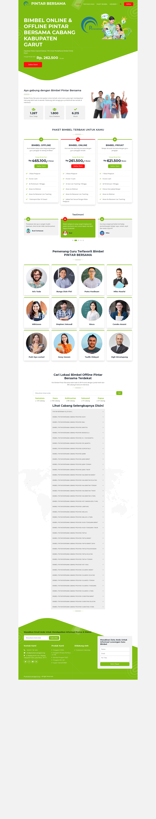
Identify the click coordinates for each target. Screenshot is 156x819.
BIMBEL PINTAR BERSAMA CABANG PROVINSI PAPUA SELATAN (73, 554)
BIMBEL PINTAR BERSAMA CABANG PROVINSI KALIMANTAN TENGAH (75, 485)
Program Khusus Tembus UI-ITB (61, 654)
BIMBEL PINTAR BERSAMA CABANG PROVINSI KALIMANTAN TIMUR (74, 491)
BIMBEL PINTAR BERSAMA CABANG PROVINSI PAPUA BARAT (72, 538)
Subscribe (54, 638)
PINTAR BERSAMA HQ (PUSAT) (62, 411)
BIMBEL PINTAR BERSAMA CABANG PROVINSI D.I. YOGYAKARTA (73, 438)
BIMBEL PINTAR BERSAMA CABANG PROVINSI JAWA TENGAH (72, 464)
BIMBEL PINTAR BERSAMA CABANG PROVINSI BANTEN (70, 427)
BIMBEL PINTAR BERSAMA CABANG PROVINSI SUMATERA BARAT (73, 596)
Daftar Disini (41, 166)
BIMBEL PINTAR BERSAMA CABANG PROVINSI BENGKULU (71, 432)
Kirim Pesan (114, 664)
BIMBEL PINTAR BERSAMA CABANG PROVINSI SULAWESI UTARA (73, 591)
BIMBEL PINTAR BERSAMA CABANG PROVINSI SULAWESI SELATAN (74, 575)
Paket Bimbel (102, 4)
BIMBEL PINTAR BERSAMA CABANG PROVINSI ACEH (69, 417)
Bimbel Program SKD (60, 657)
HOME (78, 4)
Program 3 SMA (58, 650)
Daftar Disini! (33, 64)
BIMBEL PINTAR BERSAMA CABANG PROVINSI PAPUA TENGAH (72, 559)
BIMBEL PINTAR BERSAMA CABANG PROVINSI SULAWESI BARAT (73, 570)
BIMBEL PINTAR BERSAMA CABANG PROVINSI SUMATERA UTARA (73, 607)
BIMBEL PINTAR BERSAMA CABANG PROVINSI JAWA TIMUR (71, 469)
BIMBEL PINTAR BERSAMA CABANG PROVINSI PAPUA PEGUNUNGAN (74, 549)
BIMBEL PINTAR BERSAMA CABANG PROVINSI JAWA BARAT (71, 459)
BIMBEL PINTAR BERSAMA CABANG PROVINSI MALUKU (70, 512)
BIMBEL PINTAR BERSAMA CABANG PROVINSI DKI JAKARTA (71, 443)
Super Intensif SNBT (60, 663)
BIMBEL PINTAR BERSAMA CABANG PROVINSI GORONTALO (72, 448)
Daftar (128, 4)
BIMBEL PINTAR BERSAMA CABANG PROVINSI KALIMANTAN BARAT (74, 475)
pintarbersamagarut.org (32, 676)
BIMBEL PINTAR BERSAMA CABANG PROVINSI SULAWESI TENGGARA (74, 586)
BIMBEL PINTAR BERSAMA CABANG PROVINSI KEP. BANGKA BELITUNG (75, 501)
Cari (119, 393)
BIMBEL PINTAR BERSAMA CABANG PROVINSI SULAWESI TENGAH (74, 580)
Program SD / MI (59, 660)
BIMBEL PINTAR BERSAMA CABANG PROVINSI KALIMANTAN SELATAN (75, 480)
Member (113, 4)
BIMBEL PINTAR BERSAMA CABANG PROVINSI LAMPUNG (71, 506)
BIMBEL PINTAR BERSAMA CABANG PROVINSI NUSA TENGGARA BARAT (75, 522)
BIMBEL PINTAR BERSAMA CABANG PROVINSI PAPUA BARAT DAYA (74, 543)
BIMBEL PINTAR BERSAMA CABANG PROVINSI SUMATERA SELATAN (74, 601)
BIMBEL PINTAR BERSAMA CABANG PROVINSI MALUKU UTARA (72, 517)
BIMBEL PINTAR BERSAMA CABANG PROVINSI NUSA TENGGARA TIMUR (75, 527)
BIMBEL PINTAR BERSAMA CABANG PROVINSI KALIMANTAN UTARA (74, 496)
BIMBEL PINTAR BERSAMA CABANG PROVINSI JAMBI (69, 454)
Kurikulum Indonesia (83, 650)
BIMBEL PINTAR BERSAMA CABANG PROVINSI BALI (69, 422)
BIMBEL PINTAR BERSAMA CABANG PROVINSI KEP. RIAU (70, 564)
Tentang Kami (88, 4)
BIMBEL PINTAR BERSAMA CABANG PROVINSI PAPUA (69, 533)
